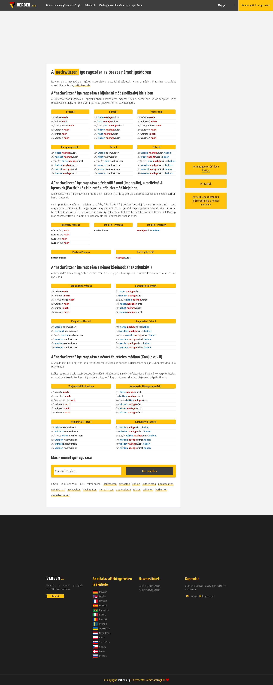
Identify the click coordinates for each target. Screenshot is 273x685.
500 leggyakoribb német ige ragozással (120, 5)
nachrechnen (165, 483)
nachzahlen (90, 489)
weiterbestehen (60, 495)
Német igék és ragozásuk (256, 5)
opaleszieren (123, 489)
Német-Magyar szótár (149, 590)
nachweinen (58, 489)
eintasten (124, 483)
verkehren (161, 489)
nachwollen (74, 489)
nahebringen (106, 489)
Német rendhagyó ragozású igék (64, 5)
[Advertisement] (136, 37)
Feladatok (90, 5)
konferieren (110, 483)
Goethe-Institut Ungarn (149, 586)
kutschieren (149, 483)
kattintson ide (82, 85)
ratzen (137, 489)
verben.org (124, 679)
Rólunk (55, 596)
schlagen (148, 489)
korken (136, 483)
